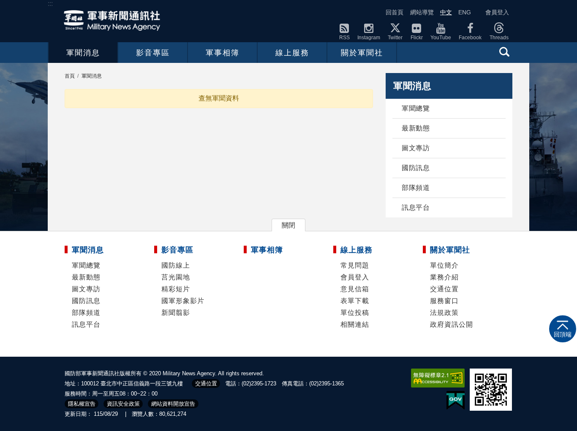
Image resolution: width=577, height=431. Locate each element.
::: (50, 3)
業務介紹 (444, 277)
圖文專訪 (416, 148)
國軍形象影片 (182, 300)
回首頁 (394, 12)
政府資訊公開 (451, 324)
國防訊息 (416, 167)
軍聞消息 (83, 53)
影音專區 (153, 53)
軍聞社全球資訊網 (114, 20)
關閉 (288, 225)
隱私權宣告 (81, 404)
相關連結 (354, 324)
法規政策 (444, 312)
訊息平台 (416, 207)
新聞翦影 (175, 312)
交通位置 (444, 289)
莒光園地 (175, 277)
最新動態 (416, 128)
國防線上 (175, 265)
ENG (464, 12)
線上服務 (292, 53)
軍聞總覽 (416, 108)
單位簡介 (444, 265)
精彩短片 (175, 289)
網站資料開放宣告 (173, 404)
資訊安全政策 (123, 404)
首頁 (70, 76)
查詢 (504, 51)
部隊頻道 (416, 187)
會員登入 (497, 12)
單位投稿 (354, 312)
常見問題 (354, 265)
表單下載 (354, 300)
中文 (446, 12)
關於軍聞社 (362, 53)
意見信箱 (354, 289)
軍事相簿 (223, 53)
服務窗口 (444, 300)
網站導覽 (422, 12)
